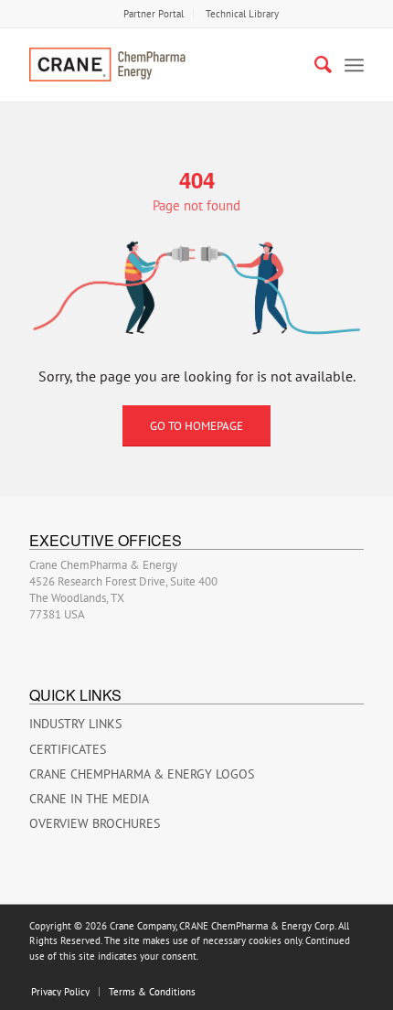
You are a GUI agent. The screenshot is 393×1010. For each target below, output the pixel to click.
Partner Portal (153, 13)
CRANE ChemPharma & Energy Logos (141, 774)
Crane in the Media (89, 798)
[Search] (314, 65)
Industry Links (75, 723)
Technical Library (242, 13)
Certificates (67, 749)
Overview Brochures (94, 823)
